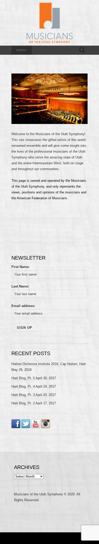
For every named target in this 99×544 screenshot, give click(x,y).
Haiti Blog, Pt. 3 (23, 395)
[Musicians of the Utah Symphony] (49, 23)
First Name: (20, 267)
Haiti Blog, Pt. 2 (23, 403)
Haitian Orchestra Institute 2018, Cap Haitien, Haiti (48, 364)
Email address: (23, 306)
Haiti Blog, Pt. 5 (23, 378)
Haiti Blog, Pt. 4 (23, 386)
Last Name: (20, 286)
